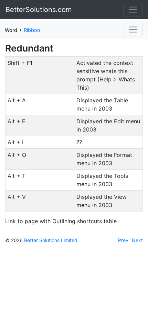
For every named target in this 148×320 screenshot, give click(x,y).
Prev (123, 240)
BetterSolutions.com (39, 9)
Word (11, 30)
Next (137, 240)
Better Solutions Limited (50, 240)
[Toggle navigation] (132, 9)
